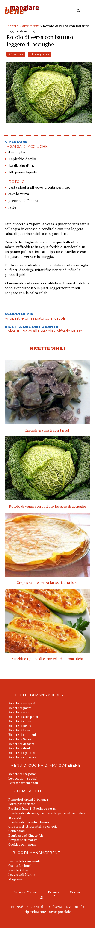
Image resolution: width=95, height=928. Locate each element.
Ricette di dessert (21, 743)
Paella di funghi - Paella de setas (32, 808)
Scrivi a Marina (26, 892)
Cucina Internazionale (24, 861)
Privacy (54, 892)
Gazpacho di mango (22, 840)
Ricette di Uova (19, 730)
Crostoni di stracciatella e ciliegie (32, 826)
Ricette (12, 25)
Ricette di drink (19, 748)
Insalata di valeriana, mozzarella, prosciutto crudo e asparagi (46, 815)
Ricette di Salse (19, 739)
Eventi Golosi (18, 870)
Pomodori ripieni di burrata (28, 799)
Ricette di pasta (19, 707)
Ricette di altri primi (23, 716)
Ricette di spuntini (21, 752)
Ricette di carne (19, 721)
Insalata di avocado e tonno (28, 822)
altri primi (30, 25)
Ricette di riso (18, 712)
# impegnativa (39, 54)
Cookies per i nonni (22, 844)
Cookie (75, 892)
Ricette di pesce (20, 725)
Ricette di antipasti (22, 703)
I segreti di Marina (21, 874)
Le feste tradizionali (23, 782)
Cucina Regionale (20, 865)
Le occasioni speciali (23, 778)
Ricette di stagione (22, 774)
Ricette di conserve (22, 757)
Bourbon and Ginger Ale (26, 835)
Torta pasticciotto (22, 804)
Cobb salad (16, 831)
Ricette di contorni (22, 734)
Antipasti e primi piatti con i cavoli (35, 318)
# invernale (15, 54)
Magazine (15, 879)
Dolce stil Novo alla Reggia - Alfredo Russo (43, 331)
